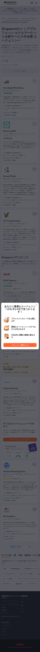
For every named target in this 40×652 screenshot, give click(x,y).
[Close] (36, 305)
